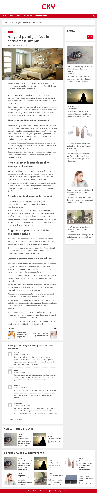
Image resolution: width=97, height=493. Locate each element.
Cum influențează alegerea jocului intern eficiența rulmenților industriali (24, 442)
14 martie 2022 (18, 45)
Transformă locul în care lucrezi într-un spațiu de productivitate (78, 228)
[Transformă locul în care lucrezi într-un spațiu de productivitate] (40, 478)
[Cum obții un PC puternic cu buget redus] (71, 478)
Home (4, 16)
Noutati (10, 32)
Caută (71, 31)
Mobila (18, 16)
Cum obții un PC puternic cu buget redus (86, 478)
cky (10, 45)
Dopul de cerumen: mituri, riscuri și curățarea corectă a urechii (25, 480)
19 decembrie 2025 (55, 441)
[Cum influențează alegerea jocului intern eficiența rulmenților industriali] (10, 439)
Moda (11, 16)
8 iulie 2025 (84, 483)
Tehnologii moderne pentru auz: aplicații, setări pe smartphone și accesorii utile (79, 146)
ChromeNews (54, 491)
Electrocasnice (41, 16)
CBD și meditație (54, 439)
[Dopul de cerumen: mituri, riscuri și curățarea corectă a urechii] (10, 478)
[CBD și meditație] (39, 439)
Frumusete (28, 16)
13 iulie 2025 (53, 484)
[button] (94, 16)
